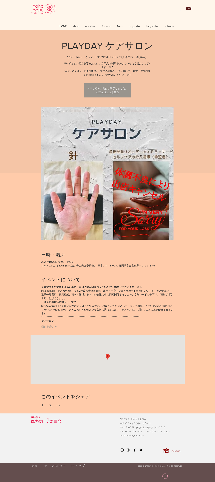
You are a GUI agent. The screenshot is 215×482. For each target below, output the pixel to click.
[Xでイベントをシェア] (50, 405)
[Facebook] (135, 450)
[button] (180, 9)
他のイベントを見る (107, 92)
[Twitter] (141, 450)
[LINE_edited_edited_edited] (122, 450)
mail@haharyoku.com (132, 436)
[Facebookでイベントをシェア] (42, 405)
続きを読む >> (49, 326)
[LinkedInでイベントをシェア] (58, 405)
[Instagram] (128, 450)
